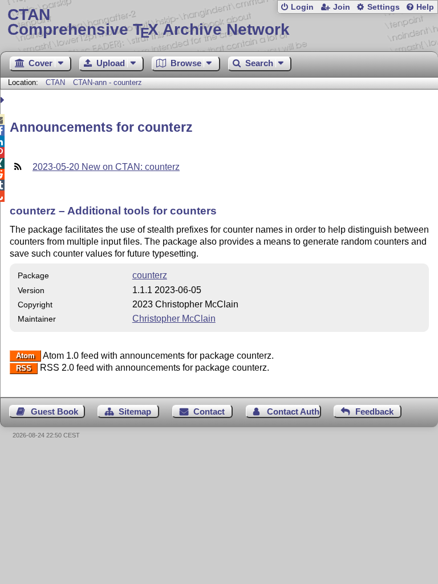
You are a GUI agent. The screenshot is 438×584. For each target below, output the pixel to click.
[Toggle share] (4, 100)
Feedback (374, 411)
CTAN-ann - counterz (107, 82)
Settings (383, 7)
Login (302, 7)
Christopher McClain (174, 318)
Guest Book (54, 411)
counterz (149, 275)
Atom (25, 356)
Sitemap (135, 411)
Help (425, 7)
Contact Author (294, 411)
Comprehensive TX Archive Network (148, 22)
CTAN (55, 82)
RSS (23, 368)
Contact (209, 411)
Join (341, 7)
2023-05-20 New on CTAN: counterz (106, 167)
